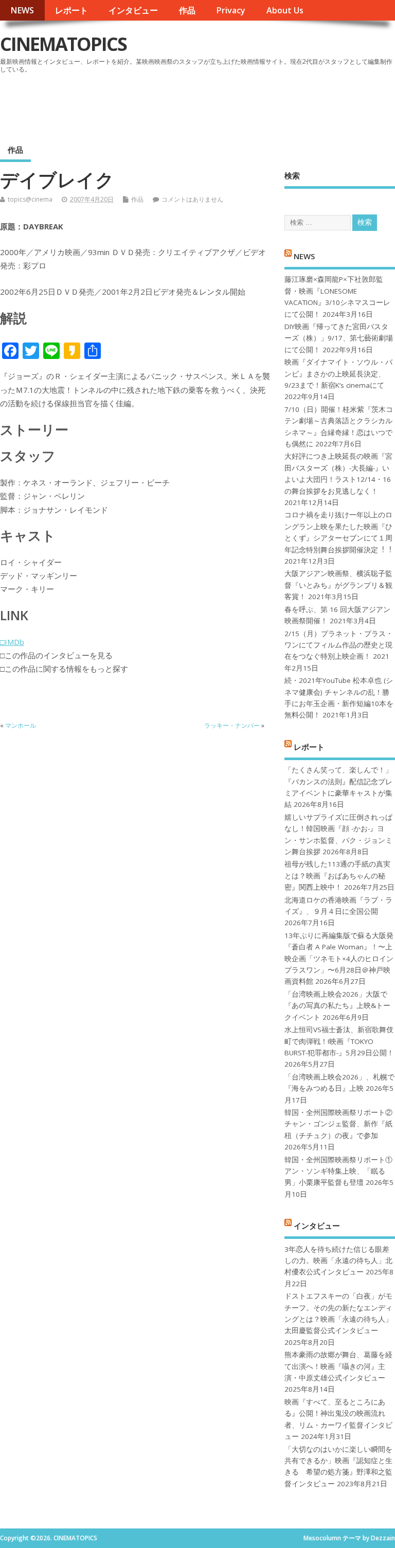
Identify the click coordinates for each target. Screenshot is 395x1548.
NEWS (22, 10)
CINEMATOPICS (63, 44)
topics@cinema (30, 199)
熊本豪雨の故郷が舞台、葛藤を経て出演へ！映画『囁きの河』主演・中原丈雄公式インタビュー (338, 1366)
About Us (284, 10)
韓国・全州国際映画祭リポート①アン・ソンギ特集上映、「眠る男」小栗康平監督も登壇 (338, 1171)
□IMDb (12, 642)
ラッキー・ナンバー (232, 725)
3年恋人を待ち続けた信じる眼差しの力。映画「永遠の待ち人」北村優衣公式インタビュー (338, 1261)
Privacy (230, 10)
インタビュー (133, 10)
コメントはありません (192, 199)
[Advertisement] (199, 105)
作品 (187, 10)
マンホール (20, 725)
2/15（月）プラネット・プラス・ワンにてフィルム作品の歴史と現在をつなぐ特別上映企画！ (338, 645)
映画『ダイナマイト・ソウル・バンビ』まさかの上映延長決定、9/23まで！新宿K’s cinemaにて (338, 373)
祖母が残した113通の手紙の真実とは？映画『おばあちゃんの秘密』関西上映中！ (337, 875)
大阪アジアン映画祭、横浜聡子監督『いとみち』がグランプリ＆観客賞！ (338, 585)
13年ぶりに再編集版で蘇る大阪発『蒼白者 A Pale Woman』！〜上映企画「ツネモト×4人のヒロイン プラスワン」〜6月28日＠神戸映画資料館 (338, 958)
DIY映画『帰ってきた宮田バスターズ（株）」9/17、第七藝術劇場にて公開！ (338, 338)
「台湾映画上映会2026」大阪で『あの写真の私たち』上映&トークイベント (337, 1005)
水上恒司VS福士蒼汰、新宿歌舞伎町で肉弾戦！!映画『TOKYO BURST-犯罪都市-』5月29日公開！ (339, 1041)
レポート (71, 10)
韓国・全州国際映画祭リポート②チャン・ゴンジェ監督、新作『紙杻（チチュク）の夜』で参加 (338, 1124)
